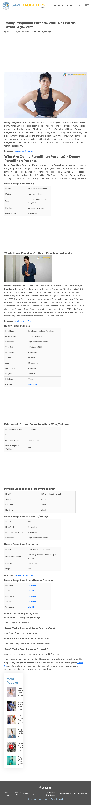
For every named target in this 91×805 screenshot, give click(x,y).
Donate (73, 794)
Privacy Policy (35, 793)
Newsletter (82, 794)
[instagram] (75, 5)
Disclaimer (64, 794)
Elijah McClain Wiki (23, 321)
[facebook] (67, 5)
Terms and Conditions (50, 793)
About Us (7, 793)
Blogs (25, 794)
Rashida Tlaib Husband (24, 575)
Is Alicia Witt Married (24, 151)
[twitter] (79, 5)
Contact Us (17, 793)
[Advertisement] (45, 53)
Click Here (32, 585)
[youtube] (71, 5)
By (9, 32)
